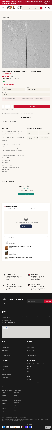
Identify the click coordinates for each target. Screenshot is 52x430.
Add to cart (33, 106)
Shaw (3, 392)
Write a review (26, 194)
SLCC (15, 410)
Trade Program (5, 372)
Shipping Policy (30, 347)
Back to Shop (6, 17)
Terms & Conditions (6, 374)
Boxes (28, 87)
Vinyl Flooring (5, 350)
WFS (15, 405)
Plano (28, 374)
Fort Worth (29, 376)
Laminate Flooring (6, 347)
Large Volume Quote (26, 117)
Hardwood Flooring (6, 345)
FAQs (28, 353)
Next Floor (16, 392)
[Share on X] (10, 121)
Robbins (4, 408)
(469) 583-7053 (7, 320)
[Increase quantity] (12, 106)
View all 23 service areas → (33, 382)
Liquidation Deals (6, 355)
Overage (4, 92)
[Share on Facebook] (8, 121)
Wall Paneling (5, 353)
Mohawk (4, 395)
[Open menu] (3, 8)
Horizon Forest (17, 397)
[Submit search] (41, 8)
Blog (3, 369)
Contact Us (29, 345)
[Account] (45, 8)
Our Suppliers (5, 366)
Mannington (4, 400)
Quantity (4, 104)
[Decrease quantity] (3, 106)
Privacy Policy (5, 377)
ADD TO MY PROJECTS (8, 109)
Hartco (3, 405)
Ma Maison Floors (7, 73)
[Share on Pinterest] (15, 121)
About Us (4, 364)
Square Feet (4, 87)
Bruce (3, 397)
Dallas (28, 368)
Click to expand (45, 66)
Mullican (4, 403)
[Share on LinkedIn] (12, 121)
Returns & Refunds (31, 350)
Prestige (16, 395)
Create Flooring (17, 407)
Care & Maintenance (31, 355)
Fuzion (3, 411)
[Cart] (48, 8)
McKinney (29, 379)
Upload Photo (27, 226)
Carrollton (29, 366)
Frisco (28, 371)
